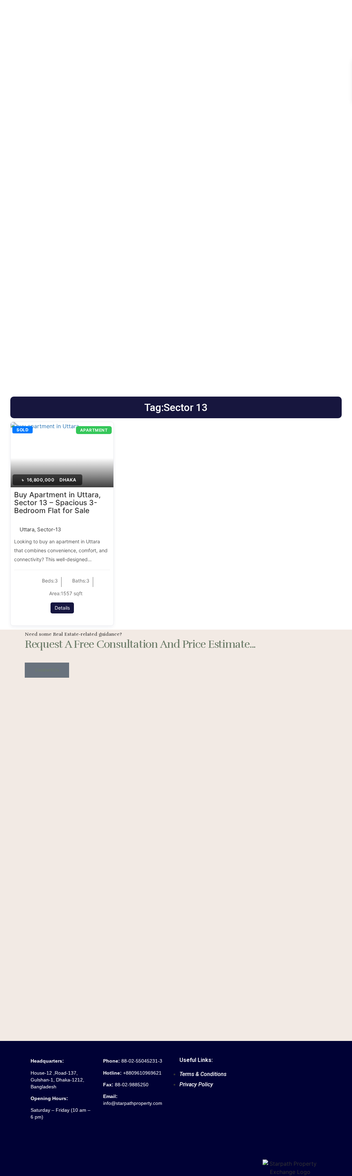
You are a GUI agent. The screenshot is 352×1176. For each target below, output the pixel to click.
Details (62, 608)
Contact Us (47, 670)
